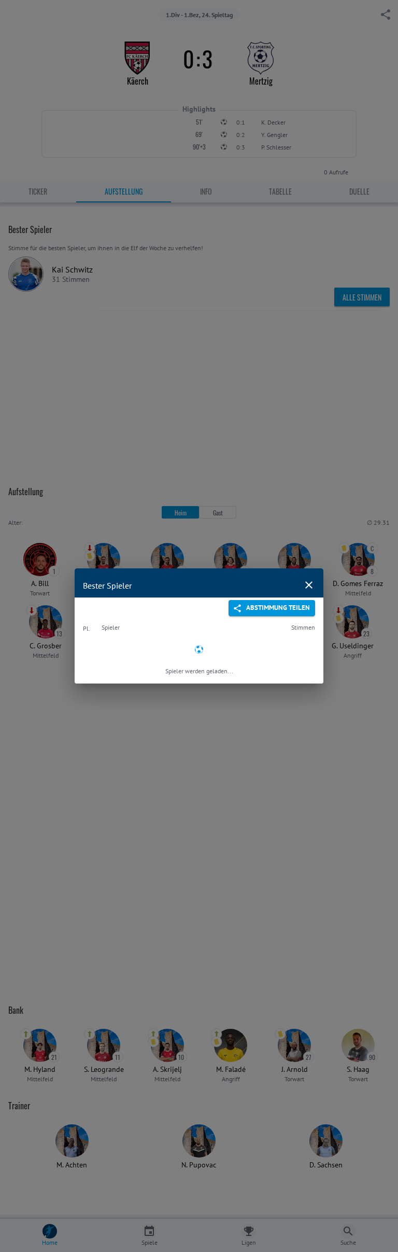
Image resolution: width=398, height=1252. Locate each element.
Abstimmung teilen (278, 607)
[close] (308, 585)
